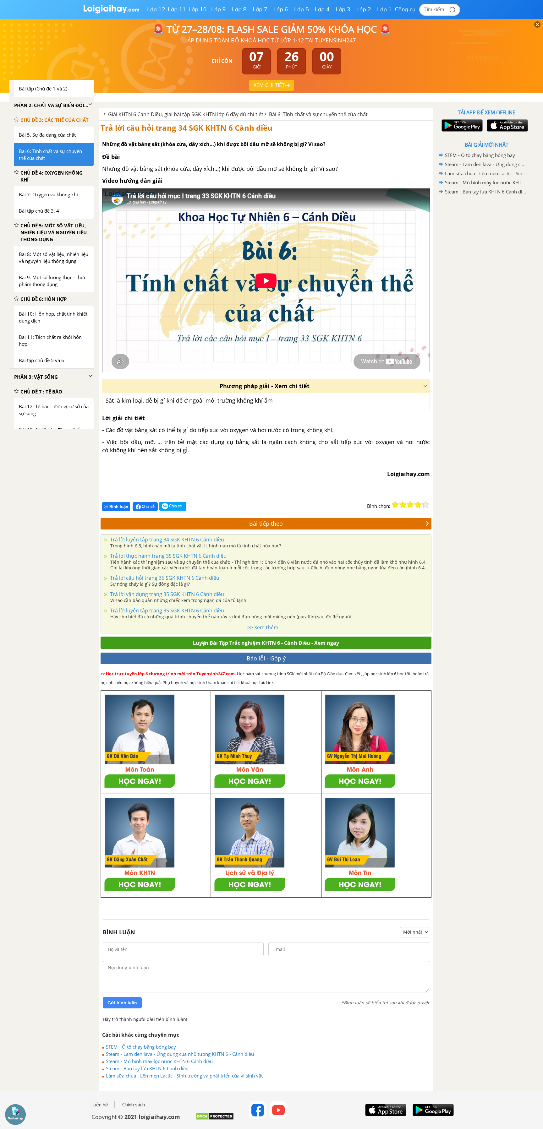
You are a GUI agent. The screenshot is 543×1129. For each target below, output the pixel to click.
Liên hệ (100, 1104)
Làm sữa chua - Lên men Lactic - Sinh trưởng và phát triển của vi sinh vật (184, 1075)
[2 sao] (403, 504)
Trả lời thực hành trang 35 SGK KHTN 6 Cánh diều (168, 555)
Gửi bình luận (122, 1002)
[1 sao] (395, 504)
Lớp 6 (280, 9)
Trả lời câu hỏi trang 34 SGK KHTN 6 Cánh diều (186, 127)
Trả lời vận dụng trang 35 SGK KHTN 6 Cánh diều (166, 594)
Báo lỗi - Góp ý (266, 658)
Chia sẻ (148, 506)
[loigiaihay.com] (111, 12)
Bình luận (118, 506)
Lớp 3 (343, 9)
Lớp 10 (198, 9)
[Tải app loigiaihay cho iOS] (507, 125)
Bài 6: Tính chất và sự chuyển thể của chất (318, 114)
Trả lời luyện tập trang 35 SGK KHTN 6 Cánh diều (166, 610)
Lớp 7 (260, 9)
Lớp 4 (322, 9)
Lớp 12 (156, 9)
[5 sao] (425, 504)
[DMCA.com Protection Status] (215, 1119)
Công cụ (405, 9)
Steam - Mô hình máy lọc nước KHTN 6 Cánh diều (159, 1061)
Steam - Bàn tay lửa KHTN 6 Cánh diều (147, 1068)
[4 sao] (418, 504)
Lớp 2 (363, 9)
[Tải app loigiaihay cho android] (461, 125)
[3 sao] (410, 504)
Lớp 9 (218, 9)
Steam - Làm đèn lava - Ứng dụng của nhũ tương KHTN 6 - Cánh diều (180, 1054)
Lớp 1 (384, 9)
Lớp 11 (177, 9)
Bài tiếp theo (266, 523)
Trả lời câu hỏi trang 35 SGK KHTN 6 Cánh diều (164, 577)
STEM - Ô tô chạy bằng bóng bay (141, 1047)
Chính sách (133, 1104)
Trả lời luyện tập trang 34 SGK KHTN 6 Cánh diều (166, 539)
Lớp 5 (301, 9)
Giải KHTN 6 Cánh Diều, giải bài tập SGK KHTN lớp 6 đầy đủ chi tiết (185, 114)
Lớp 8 (239, 9)
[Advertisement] (486, 296)
